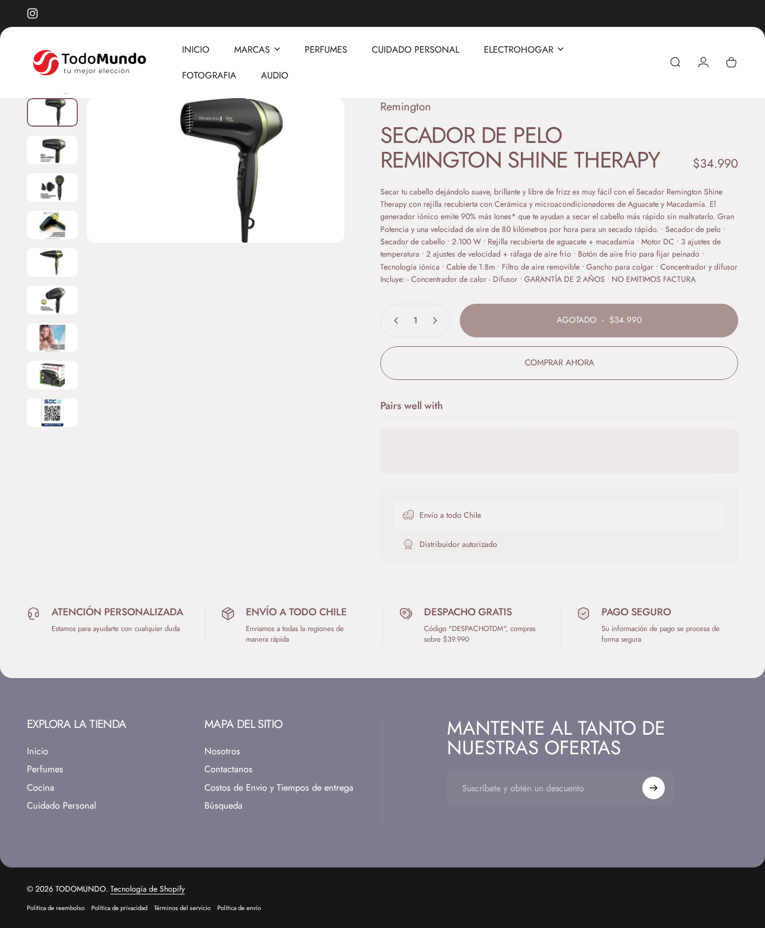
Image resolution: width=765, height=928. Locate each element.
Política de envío (239, 907)
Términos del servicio (182, 907)
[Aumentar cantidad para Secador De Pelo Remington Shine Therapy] (437, 320)
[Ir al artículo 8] (52, 375)
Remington (405, 107)
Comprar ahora (559, 362)
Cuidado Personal (61, 805)
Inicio (37, 751)
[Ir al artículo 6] (52, 300)
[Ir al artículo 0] (52, 112)
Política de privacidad (119, 907)
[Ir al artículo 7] (52, 337)
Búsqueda (223, 805)
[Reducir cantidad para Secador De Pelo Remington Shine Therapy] (394, 320)
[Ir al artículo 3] (52, 187)
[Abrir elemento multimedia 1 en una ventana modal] (215, 170)
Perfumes (45, 769)
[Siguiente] (315, 189)
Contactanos (228, 769)
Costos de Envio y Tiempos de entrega (278, 787)
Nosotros (222, 751)
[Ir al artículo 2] (52, 150)
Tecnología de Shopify (147, 888)
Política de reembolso (56, 907)
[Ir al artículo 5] (52, 262)
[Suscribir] (653, 788)
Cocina (40, 787)
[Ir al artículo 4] (52, 225)
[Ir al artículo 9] (52, 412)
